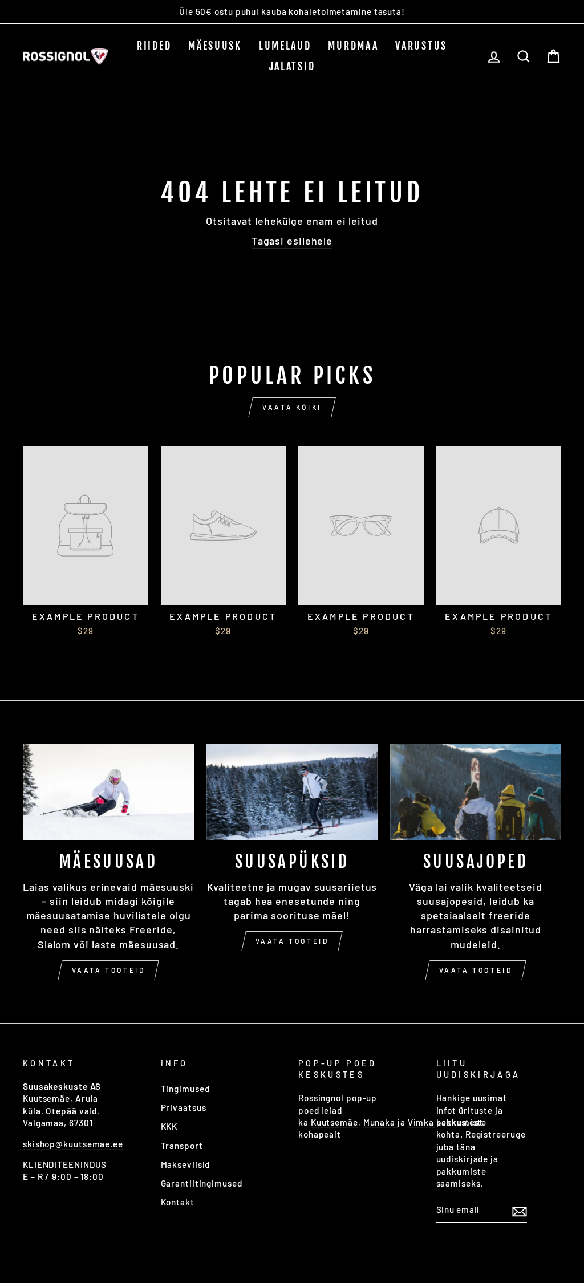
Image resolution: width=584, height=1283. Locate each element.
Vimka (422, 1122)
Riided (154, 45)
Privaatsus (183, 1107)
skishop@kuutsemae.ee (73, 1144)
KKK (169, 1126)
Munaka (380, 1122)
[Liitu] (519, 1210)
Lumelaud (285, 45)
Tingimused (185, 1088)
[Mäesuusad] (108, 792)
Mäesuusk (215, 45)
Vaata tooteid (108, 970)
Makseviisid (185, 1164)
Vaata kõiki (292, 407)
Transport (182, 1145)
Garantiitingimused (201, 1183)
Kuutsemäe (334, 1122)
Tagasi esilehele (292, 240)
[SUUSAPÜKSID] (292, 792)
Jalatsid (292, 66)
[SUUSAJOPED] (475, 792)
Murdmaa (353, 45)
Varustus (421, 45)
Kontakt (177, 1202)
